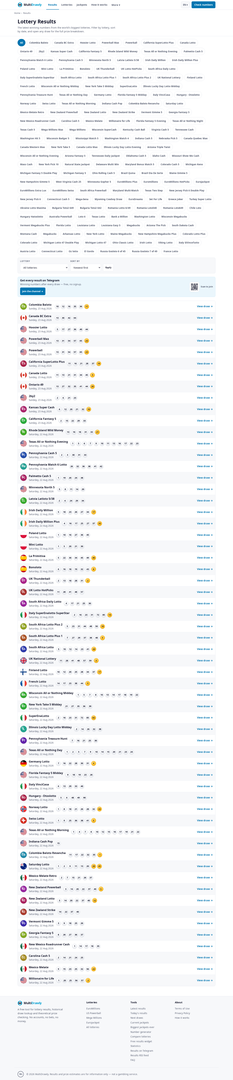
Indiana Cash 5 (143, 138)
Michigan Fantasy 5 (74, 173)
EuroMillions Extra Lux (33, 190)
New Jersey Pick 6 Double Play (186, 190)
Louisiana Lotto (86, 225)
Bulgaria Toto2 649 (63, 207)
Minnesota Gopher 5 (99, 181)
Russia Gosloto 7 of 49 (144, 251)
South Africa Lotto (71, 77)
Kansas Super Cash (61, 51)
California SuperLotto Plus (158, 42)
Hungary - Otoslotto (188, 94)
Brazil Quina (128, 173)
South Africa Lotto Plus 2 (137, 77)
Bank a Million (119, 216)
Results (52, 4)
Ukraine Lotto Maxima (33, 207)
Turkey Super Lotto (200, 199)
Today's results (138, 1013)
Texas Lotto (98, 216)
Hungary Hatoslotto (31, 216)
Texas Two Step (154, 190)
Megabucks (133, 225)
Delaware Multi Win (107, 164)
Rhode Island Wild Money (122, 51)
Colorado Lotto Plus (194, 233)
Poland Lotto (27, 68)
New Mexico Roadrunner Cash (37, 121)
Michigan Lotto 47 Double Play (61, 242)
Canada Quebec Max (196, 138)
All (21, 42)
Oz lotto (73, 251)
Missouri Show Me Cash (185, 155)
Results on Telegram (141, 1050)
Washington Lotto (144, 216)
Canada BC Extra (64, 42)
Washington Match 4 (117, 138)
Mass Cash (26, 164)
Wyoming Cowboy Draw (108, 199)
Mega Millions (77, 129)
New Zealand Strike (123, 112)
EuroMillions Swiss (63, 190)
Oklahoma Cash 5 (136, 155)
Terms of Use (182, 1008)
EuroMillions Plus (127, 181)
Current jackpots (139, 1022)
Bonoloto (85, 68)
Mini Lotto (47, 68)
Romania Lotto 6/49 (119, 207)
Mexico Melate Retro (32, 112)
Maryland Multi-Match (126, 190)
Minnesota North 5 (100, 60)
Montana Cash (28, 233)
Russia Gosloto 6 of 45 (113, 251)
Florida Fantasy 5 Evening (151, 121)
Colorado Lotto (28, 242)
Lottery (25, 261)
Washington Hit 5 (30, 138)
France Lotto (171, 251)
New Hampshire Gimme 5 (35, 181)
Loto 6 (81, 216)
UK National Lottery (168, 77)
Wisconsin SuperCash (104, 129)
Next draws (136, 1017)
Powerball (131, 42)
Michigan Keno (194, 164)
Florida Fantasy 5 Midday (132, 94)
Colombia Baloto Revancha (144, 103)
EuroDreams (136, 199)
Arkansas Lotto (71, 233)
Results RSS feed (139, 1055)
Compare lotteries (140, 1036)
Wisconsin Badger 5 (58, 138)
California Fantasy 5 (90, 51)
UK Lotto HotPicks (131, 68)
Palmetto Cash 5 (193, 51)
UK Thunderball (105, 68)
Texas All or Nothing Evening (160, 51)
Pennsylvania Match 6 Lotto (36, 60)
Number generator (140, 1032)
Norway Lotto (28, 103)
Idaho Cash (158, 155)
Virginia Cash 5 (160, 129)
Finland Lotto (194, 77)
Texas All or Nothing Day (73, 94)
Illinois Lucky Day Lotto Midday (161, 86)
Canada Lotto (187, 42)
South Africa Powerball (93, 190)
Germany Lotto (102, 94)
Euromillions (151, 181)
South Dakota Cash (183, 225)
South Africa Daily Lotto (161, 68)
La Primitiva (67, 68)
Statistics (135, 1046)
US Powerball (93, 1013)
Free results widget (141, 1041)
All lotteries (92, 1027)
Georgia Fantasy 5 (179, 112)
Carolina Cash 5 (70, 121)
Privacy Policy (182, 1013)
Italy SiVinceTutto (189, 242)
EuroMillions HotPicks (177, 181)
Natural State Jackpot (77, 164)
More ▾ (116, 4)
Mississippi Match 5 (87, 138)
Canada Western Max (32, 147)
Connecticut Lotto (52, 251)
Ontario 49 (26, 51)
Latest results (138, 1008)
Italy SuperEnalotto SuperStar (37, 77)
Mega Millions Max (52, 129)
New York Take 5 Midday (99, 86)
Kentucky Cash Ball (134, 129)
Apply (108, 267)
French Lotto (27, 86)
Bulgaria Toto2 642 (90, 207)
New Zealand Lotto (95, 112)
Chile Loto (195, 207)
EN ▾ (185, 4)
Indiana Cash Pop (112, 103)
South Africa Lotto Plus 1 (102, 77)
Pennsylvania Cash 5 (71, 60)
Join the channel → (32, 291)
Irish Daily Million (155, 60)
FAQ (132, 1060)
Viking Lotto (165, 242)
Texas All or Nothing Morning (79, 103)
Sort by (74, 261)
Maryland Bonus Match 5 (139, 164)
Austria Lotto (27, 251)
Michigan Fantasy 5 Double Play (38, 173)
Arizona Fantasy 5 (75, 155)
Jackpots (82, 4)
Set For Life (155, 199)
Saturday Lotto (174, 103)
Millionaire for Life (119, 121)
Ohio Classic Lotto (123, 242)
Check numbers (203, 4)
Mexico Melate (94, 121)
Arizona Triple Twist (158, 147)
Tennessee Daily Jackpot (106, 155)
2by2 (41, 51)
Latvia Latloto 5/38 (128, 60)
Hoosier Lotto (88, 42)
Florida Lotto (63, 225)
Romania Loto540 (147, 207)
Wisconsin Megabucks (174, 216)
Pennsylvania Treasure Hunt (36, 94)
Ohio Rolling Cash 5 (103, 173)
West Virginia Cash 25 (68, 181)
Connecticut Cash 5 (58, 199)
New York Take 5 (60, 147)
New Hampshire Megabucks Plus (157, 233)
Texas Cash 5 (27, 129)
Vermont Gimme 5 (151, 112)
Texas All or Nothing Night (187, 121)
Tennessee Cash (184, 129)
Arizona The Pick (156, 225)
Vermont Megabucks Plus (35, 225)
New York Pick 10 (49, 164)
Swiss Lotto (48, 103)
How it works (99, 4)
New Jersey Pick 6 (30, 199)
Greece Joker (175, 199)
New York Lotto (95, 233)
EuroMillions (93, 1008)
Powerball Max (110, 42)
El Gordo (89, 251)
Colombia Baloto (38, 42)
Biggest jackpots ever (142, 1027)
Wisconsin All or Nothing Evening (39, 155)
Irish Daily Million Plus (185, 60)
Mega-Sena (82, 199)
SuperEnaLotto (128, 86)
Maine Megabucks (121, 233)
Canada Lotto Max (87, 147)
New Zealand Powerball (64, 112)
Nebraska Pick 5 (168, 138)
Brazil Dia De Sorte (152, 173)
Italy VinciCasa (161, 94)
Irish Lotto (146, 242)
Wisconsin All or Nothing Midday (60, 86)
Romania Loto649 (173, 207)
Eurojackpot (203, 181)
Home (17, 13)
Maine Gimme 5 (178, 173)
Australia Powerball (60, 216)
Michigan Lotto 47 (95, 242)
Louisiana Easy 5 (110, 225)
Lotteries (66, 4)
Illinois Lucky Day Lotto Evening (122, 147)
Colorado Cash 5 (170, 164)
